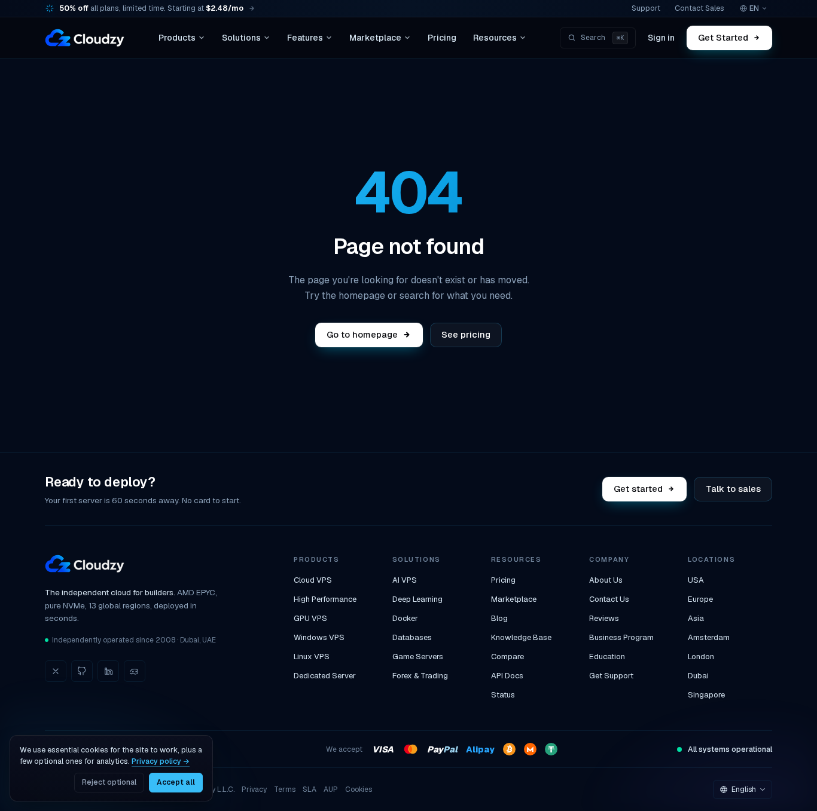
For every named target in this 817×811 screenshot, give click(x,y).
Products (177, 37)
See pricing (465, 334)
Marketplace (375, 37)
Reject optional (109, 782)
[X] (55, 671)
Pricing (442, 37)
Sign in (661, 37)
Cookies (358, 789)
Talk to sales (733, 488)
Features (305, 37)
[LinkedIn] (108, 671)
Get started (638, 488)
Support (646, 8)
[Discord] (134, 671)
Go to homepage (362, 334)
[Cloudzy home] (84, 38)
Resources (495, 37)
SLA (309, 789)
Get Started (724, 37)
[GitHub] (82, 671)
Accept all (176, 782)
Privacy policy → (161, 761)
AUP (331, 789)
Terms (284, 789)
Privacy (254, 789)
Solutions (241, 37)
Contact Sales (699, 8)
